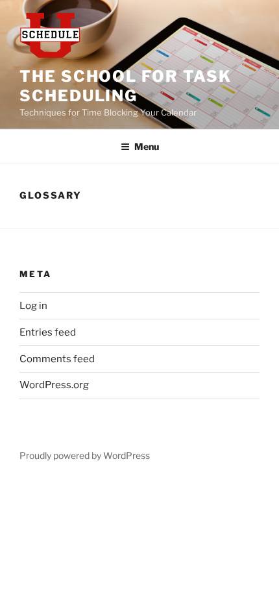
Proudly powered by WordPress (84, 455)
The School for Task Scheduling (125, 86)
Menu (146, 146)
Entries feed (47, 332)
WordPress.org (54, 385)
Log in (33, 306)
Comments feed (57, 359)
